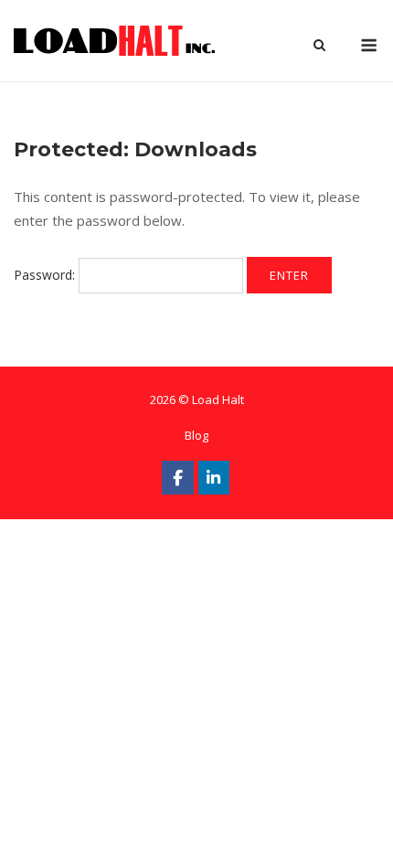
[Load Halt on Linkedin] (214, 478)
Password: (46, 274)
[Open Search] (319, 46)
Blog (196, 435)
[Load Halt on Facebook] (178, 478)
